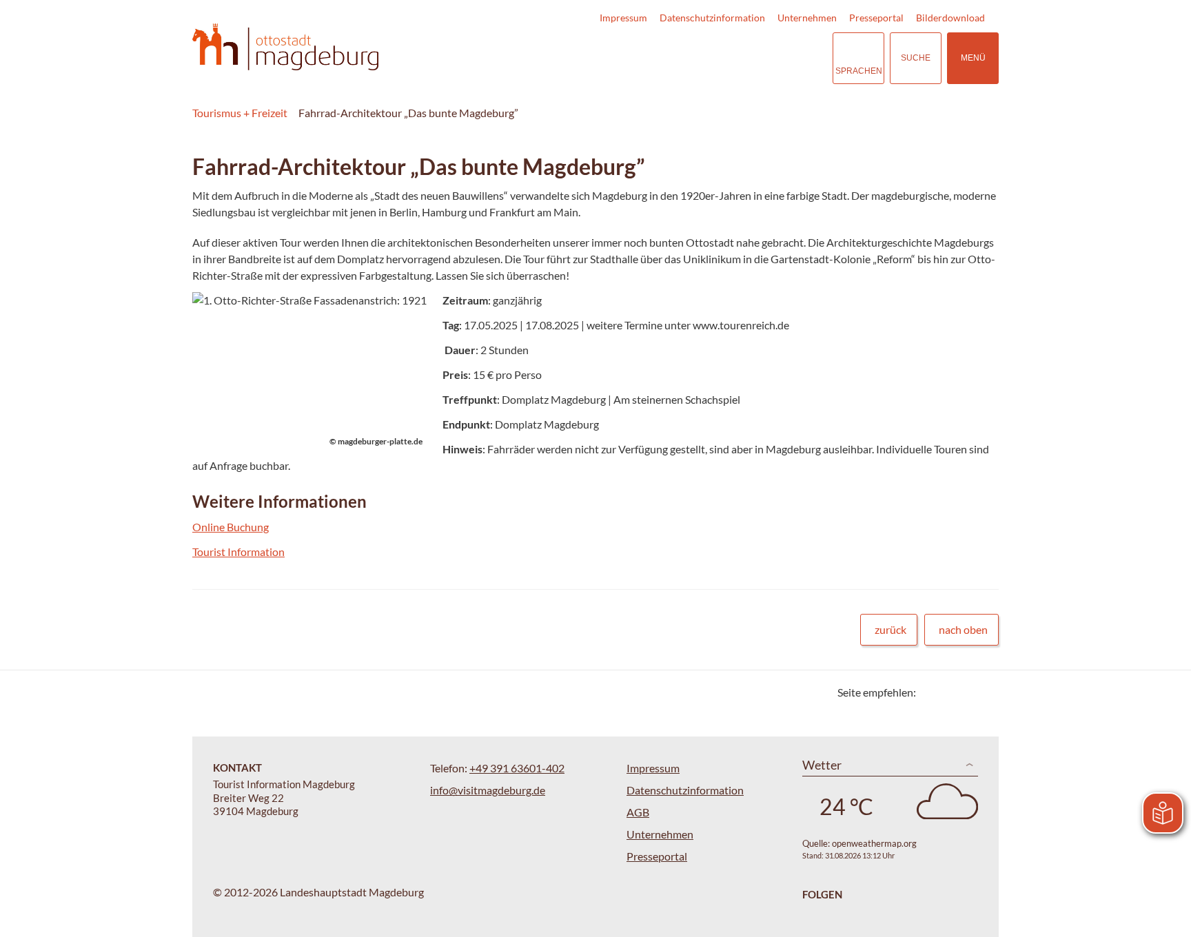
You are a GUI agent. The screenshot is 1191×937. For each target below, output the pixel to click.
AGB (638, 811)
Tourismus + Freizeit (239, 112)
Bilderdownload (950, 17)
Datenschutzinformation (712, 17)
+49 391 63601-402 (516, 767)
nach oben (963, 629)
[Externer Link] (737, 58)
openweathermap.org (874, 843)
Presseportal (876, 17)
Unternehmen (807, 17)
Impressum (623, 17)
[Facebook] (948, 692)
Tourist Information (238, 551)
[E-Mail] (966, 692)
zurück (890, 629)
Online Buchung (230, 526)
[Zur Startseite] (285, 47)
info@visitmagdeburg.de (487, 789)
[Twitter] (931, 692)
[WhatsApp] (983, 692)
